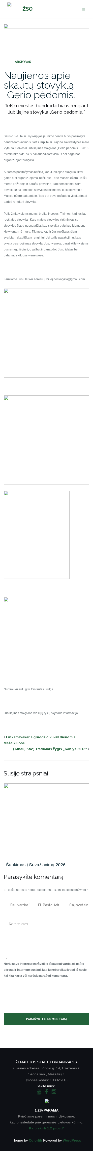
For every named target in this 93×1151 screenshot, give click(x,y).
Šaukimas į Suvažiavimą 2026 (35, 864)
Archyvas (23, 62)
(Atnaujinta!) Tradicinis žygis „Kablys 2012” (50, 749)
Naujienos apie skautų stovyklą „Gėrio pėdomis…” (42, 85)
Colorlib (35, 1140)
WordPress (72, 1140)
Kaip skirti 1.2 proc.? (46, 1128)
